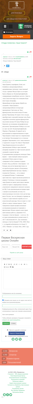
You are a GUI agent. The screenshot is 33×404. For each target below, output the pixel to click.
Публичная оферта (18, 381)
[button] (4, 264)
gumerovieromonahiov (21, 80)
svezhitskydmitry (20, 56)
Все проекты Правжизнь (18, 390)
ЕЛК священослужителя (21, 374)
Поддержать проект (18, 388)
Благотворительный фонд (18, 376)
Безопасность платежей (17, 379)
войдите (4, 320)
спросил (5, 56)
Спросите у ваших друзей (16, 333)
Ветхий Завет (17, 58)
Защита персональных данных (17, 383)
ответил (4, 80)
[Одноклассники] (20, 338)
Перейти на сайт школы (16, 252)
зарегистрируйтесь (15, 320)
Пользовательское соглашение (18, 377)
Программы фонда (17, 392)
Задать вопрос (16, 36)
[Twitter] (16, 338)
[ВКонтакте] (13, 338)
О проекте (11, 374)
